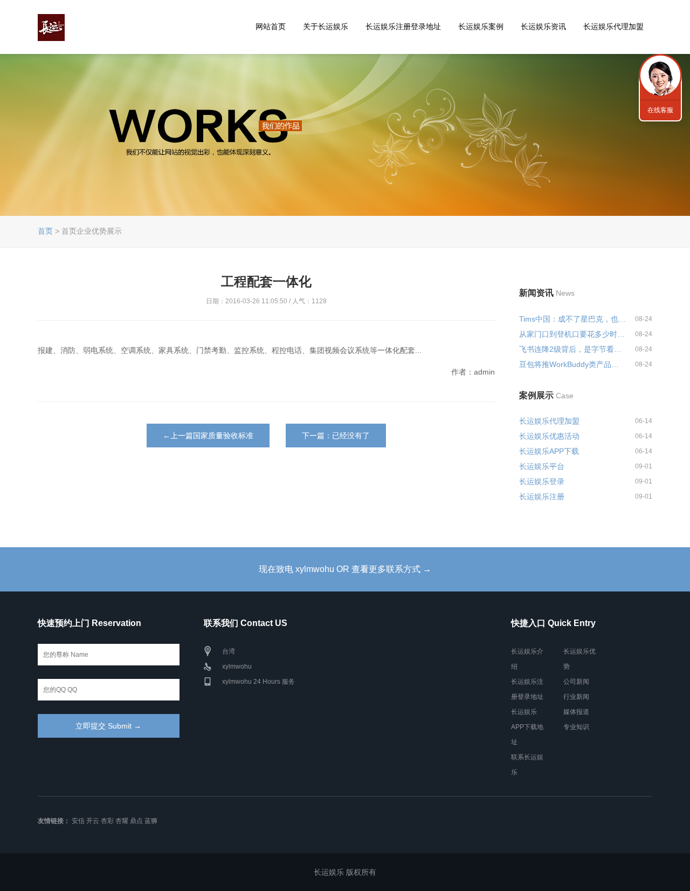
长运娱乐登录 (541, 481)
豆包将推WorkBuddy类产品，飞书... (572, 364)
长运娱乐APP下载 (549, 451)
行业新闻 (576, 696)
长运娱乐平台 (541, 466)
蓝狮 (150, 821)
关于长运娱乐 (325, 26)
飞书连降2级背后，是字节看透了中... (572, 349)
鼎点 (136, 821)
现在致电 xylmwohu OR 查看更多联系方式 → (345, 569)
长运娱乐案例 (480, 26)
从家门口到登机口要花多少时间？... (572, 334)
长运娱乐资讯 (543, 26)
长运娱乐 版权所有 (345, 872)
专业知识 (576, 727)
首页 (45, 231)
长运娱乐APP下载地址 (527, 727)
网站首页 (271, 26)
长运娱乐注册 (541, 496)
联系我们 (660, 75)
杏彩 (107, 821)
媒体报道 (576, 712)
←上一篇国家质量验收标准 (208, 435)
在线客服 (660, 110)
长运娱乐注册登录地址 (403, 26)
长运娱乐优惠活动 (549, 436)
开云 (92, 821)
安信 (78, 821)
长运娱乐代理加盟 (613, 26)
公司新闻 (576, 681)
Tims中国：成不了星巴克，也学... (572, 319)
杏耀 (121, 821)
